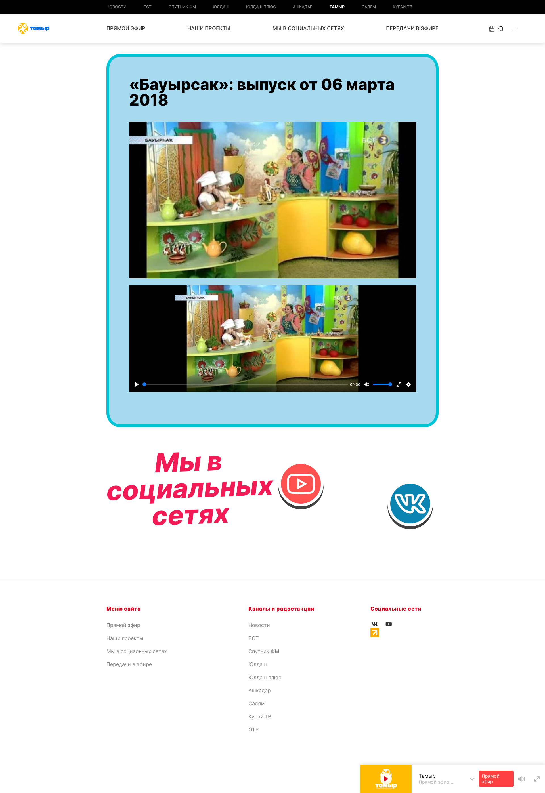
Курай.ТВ (402, 6)
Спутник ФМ (182, 6)
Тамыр (337, 6)
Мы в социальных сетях (308, 28)
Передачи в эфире (412, 28)
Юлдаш (221, 6)
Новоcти (116, 6)
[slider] (245, 384)
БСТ (148, 6)
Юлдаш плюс (261, 6)
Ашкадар (303, 6)
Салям (369, 6)
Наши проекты (208, 28)
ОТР (253, 730)
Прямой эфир (125, 28)
